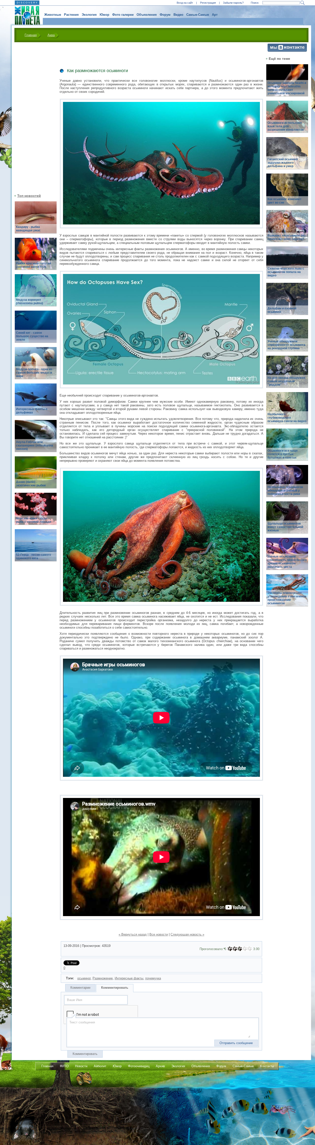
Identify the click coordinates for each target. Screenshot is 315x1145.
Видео (178, 14)
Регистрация (208, 2)
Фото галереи (123, 14)
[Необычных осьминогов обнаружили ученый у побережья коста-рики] (287, 484)
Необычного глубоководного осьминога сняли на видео (287, 418)
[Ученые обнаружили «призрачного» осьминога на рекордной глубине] (287, 338)
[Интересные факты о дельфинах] (36, 402)
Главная (31, 35)
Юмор (104, 14)
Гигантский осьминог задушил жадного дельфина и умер (283, 163)
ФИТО (64, 1066)
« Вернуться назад (133, 934)
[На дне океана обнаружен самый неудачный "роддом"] (287, 374)
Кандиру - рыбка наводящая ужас (28, 228)
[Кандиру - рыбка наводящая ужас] (36, 220)
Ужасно (229, 948)
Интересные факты (129, 978)
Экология (89, 14)
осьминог (84, 978)
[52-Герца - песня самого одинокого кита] (36, 548)
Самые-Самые (197, 14)
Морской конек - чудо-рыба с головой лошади (33, 520)
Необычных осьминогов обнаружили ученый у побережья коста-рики (285, 490)
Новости (81, 1066)
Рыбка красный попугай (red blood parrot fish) (33, 265)
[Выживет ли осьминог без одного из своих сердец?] (287, 229)
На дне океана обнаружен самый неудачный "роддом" (286, 381)
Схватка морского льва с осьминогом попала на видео (286, 272)
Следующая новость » (187, 934)
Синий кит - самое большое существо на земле (32, 336)
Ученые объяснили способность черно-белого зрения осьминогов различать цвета (287, 562)
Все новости (158, 934)
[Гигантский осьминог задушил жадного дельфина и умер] (287, 156)
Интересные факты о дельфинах (31, 410)
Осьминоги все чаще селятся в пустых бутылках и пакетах (283, 454)
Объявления (147, 14)
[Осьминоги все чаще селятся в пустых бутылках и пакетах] (287, 447)
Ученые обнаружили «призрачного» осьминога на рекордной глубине (286, 345)
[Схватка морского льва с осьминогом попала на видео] (287, 265)
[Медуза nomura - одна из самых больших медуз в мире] (36, 366)
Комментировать (114, 987)
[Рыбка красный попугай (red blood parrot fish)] (36, 256)
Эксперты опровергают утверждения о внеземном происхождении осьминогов (287, 598)
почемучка (153, 978)
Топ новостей (29, 196)
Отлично (249, 948)
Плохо (234, 948)
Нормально (239, 948)
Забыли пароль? (233, 2)
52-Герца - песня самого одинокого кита (33, 556)
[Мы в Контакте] (287, 50)
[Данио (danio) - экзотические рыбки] (36, 475)
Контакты (267, 1066)
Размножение (103, 978)
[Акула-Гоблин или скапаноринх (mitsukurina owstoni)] (36, 439)
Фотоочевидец (138, 1066)
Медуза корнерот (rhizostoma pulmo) (29, 301)
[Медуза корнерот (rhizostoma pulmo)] (36, 293)
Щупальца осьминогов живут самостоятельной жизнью (285, 527)
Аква (51, 35)
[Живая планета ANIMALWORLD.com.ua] (25, 15)
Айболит (100, 1066)
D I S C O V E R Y (27, 2)
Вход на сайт (185, 2)
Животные (52, 14)
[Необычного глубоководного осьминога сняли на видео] (287, 411)
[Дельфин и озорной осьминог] (287, 301)
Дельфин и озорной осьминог (282, 310)
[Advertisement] (32, 117)
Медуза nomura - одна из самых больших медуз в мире (34, 372)
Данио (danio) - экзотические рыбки (31, 483)
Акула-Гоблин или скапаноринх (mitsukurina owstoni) (34, 445)
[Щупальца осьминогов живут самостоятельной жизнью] (287, 520)
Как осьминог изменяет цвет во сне (284, 200)
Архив (160, 1066)
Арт (215, 14)
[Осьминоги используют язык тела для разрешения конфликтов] (287, 119)
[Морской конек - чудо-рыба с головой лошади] (36, 511)
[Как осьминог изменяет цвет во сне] (287, 192)
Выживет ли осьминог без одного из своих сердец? (287, 237)
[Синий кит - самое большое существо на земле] (36, 329)
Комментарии (80, 987)
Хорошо (244, 948)
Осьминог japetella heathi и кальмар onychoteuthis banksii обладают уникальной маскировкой (287, 88)
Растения (71, 14)
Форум (165, 14)
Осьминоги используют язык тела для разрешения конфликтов (286, 126)
